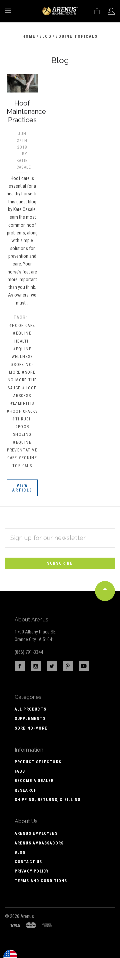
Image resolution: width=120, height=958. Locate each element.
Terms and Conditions (41, 881)
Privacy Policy (32, 871)
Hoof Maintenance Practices (26, 111)
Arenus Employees (36, 833)
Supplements (30, 718)
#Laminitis (22, 403)
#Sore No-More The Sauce (22, 380)
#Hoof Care (22, 325)
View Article (22, 488)
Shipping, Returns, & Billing (48, 799)
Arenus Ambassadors (39, 843)
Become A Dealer (34, 780)
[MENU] (9, 10)
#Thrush (22, 419)
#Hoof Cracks (22, 411)
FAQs (20, 771)
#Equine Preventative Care (22, 450)
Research (26, 790)
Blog (20, 852)
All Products (30, 709)
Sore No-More (31, 728)
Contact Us (28, 861)
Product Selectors (38, 762)
